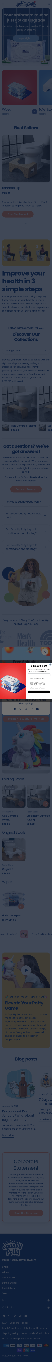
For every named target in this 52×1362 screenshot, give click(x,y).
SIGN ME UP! (39, 692)
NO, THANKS (39, 695)
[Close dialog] (50, 664)
